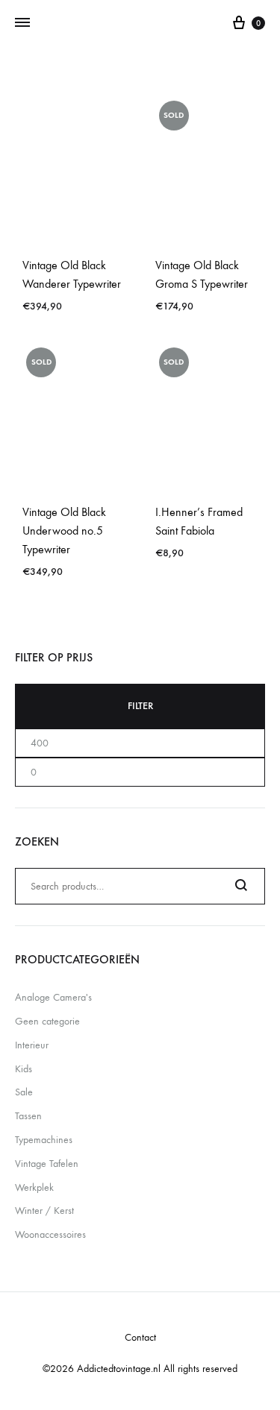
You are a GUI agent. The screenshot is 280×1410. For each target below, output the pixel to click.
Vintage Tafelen (46, 1163)
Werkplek (34, 1187)
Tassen (28, 1116)
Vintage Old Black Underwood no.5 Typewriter (64, 530)
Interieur (32, 1045)
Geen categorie (47, 1021)
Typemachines (43, 1139)
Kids (23, 1069)
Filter (140, 705)
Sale (24, 1092)
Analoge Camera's (53, 997)
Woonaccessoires (50, 1234)
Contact (140, 1337)
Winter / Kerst (44, 1210)
